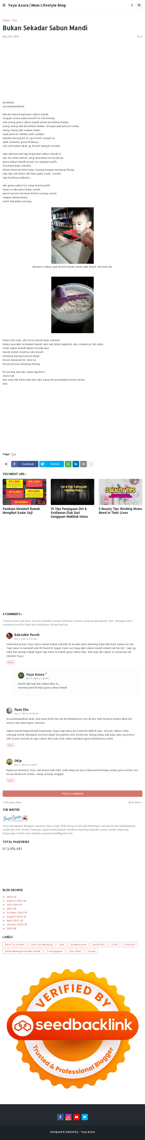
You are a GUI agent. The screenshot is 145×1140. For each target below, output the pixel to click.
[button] (4, 5)
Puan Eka (21, 709)
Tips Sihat (75, 951)
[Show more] (91, 464)
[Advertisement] (72, 71)
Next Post (135, 802)
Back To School (14, 944)
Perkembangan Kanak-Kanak (22, 951)
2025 (10, 908)
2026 (10, 896)
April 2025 (13, 920)
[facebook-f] (60, 1117)
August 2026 (15, 900)
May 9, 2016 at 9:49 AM (25, 639)
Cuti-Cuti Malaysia (42, 944)
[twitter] (85, 1117)
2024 (10, 928)
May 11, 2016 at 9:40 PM (25, 765)
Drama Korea (78, 944)
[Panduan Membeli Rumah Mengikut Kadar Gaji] (24, 492)
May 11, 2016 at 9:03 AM (37, 678)
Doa (61, 944)
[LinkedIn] (75, 464)
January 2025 (15, 924)
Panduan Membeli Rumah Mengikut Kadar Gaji (21, 511)
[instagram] (68, 1117)
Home (6, 20)
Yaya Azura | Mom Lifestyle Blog (37, 5)
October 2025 (15, 912)
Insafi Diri (99, 944)
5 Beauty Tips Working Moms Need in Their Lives (120, 511)
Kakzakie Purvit (26, 635)
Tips (14, 20)
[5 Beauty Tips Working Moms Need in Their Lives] (120, 492)
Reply (11, 662)
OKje (18, 761)
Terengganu (54, 951)
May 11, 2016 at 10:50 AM (26, 713)
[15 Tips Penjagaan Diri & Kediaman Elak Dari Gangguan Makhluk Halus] (72, 492)
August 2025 (15, 916)
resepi (91, 951)
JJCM (114, 944)
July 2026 (13, 904)
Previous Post (13, 802)
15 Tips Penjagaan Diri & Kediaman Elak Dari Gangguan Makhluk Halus (69, 512)
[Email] (83, 464)
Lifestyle (129, 944)
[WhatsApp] (68, 464)
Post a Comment (72, 793)
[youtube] (76, 1117)
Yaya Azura (35, 674)
